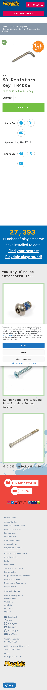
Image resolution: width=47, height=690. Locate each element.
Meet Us (25, 491)
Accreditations (10, 544)
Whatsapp (13, 630)
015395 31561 (10, 642)
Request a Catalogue (25, 483)
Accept (23, 345)
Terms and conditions (13, 568)
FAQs (6, 561)
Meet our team (10, 536)
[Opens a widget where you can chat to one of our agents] (9, 686)
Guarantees (9, 564)
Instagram (13, 623)
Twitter (8, 620)
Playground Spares (19, 27)
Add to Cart (23, 107)
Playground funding (13, 547)
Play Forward (10, 586)
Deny (23, 352)
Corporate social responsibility (17, 575)
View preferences (23, 359)
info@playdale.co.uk (13, 656)
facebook (12, 617)
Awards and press (12, 540)
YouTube (13, 634)
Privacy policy (31, 363)
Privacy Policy (7, 335)
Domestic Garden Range (14, 525)
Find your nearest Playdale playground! (23, 253)
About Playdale (10, 522)
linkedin (12, 627)
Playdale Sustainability (14, 579)
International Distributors (15, 583)
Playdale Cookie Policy (17, 363)
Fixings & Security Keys (13, 29)
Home (4, 27)
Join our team (10, 533)
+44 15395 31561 (12, 649)
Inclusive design (11, 557)
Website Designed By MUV (15, 553)
